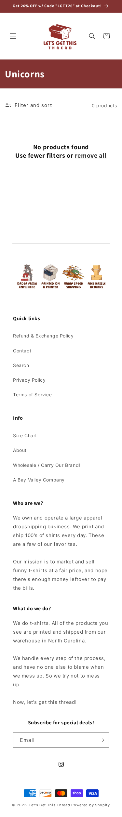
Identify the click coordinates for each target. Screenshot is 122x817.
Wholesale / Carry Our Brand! (46, 465)
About (20, 450)
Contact (22, 350)
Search (21, 365)
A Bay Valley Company (39, 479)
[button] (13, 36)
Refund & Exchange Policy (43, 335)
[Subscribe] (101, 740)
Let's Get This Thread (49, 805)
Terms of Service (32, 394)
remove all (91, 155)
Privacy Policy (29, 380)
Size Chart (25, 435)
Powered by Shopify (90, 805)
